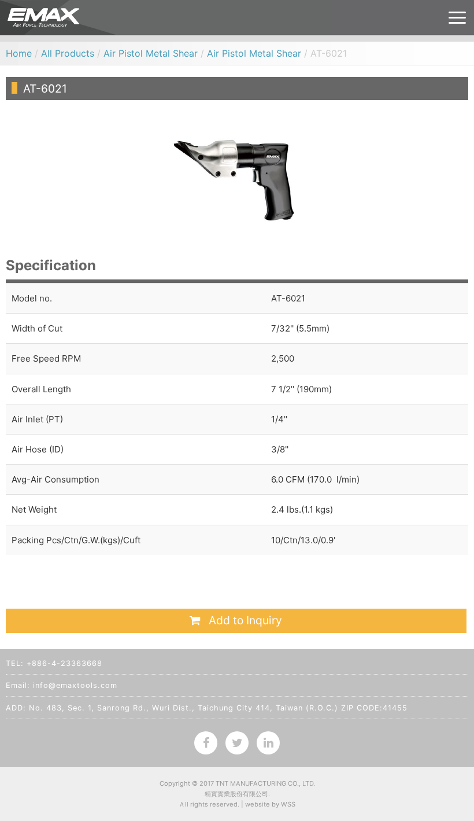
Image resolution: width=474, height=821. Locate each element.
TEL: (15, 663)
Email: (18, 685)
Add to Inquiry (244, 620)
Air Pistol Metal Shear (150, 53)
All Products (67, 53)
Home (19, 53)
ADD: (16, 708)
